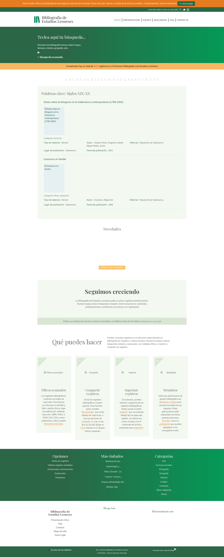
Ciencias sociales (164, 465)
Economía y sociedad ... (166, 245)
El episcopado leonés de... (57, 245)
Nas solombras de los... (139, 245)
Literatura (164, 486)
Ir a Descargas (186, 3)
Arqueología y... (113, 466)
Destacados (60, 473)
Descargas (160, 20)
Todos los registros (60, 461)
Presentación (131, 20)
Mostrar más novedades (112, 267)
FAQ (172, 20)
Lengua (163, 482)
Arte (164, 461)
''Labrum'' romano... (113, 477)
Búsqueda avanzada (51, 57)
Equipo (147, 20)
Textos (164, 494)
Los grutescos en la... (84, 245)
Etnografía (164, 469)
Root (62, 250)
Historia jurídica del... (112, 245)
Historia (163, 477)
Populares (60, 477)
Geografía (163, 473)
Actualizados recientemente (60, 469)
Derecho (58, 138)
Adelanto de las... (113, 461)
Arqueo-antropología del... (113, 482)
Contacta (182, 20)
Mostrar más (112, 487)
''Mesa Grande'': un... (113, 472)
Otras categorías (61, 196)
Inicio (117, 20)
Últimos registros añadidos (60, 465)
